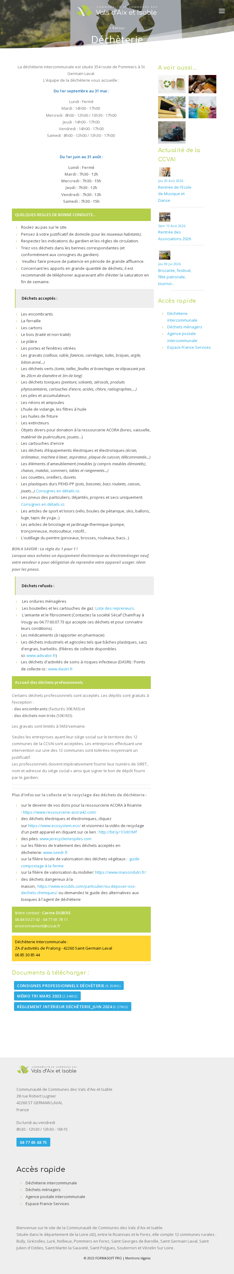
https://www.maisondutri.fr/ (120, 872)
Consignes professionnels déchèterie (68, 985)
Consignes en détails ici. (57, 491)
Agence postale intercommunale (55, 1196)
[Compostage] (172, 84)
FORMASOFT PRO (108, 1258)
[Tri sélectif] (172, 107)
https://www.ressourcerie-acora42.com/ (59, 812)
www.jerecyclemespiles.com (65, 838)
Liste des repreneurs (114, 608)
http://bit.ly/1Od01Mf (118, 832)
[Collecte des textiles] (202, 84)
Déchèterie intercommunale (51, 1183)
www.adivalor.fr (41, 655)
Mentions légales (138, 1258)
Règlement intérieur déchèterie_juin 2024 (72, 1006)
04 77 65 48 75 (33, 1142)
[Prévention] (202, 107)
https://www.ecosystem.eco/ (54, 825)
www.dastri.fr (60, 669)
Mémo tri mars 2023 (47, 996)
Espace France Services (189, 347)
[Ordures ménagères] (172, 132)
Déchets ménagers (184, 327)
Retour (117, 28)
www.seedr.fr (56, 852)
